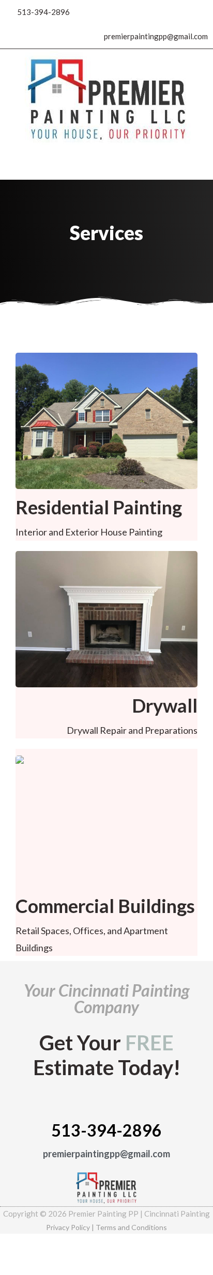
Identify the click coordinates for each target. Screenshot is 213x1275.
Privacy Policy (68, 1227)
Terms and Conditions (131, 1227)
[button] (106, 165)
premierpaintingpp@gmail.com (106, 1153)
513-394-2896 (106, 1130)
